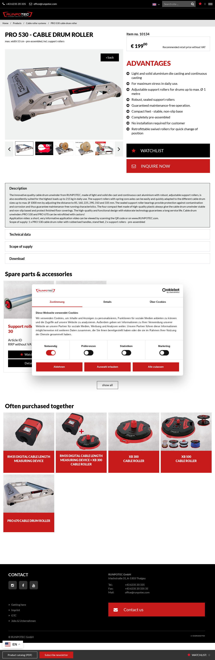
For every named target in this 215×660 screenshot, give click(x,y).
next (119, 148)
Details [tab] (107, 301)
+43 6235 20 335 (16, 3)
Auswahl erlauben (107, 366)
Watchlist (152, 150)
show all (107, 385)
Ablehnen (59, 366)
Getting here (17, 604)
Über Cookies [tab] (158, 301)
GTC (12, 615)
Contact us (133, 609)
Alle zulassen (156, 366)
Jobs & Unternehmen (22, 620)
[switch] (88, 353)
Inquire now (155, 166)
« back (110, 57)
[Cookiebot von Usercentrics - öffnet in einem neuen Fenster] (164, 290)
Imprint (14, 610)
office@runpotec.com (45, 3)
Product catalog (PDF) (20, 654)
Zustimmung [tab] (57, 301)
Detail (29, 363)
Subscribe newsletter (56, 654)
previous (9, 148)
